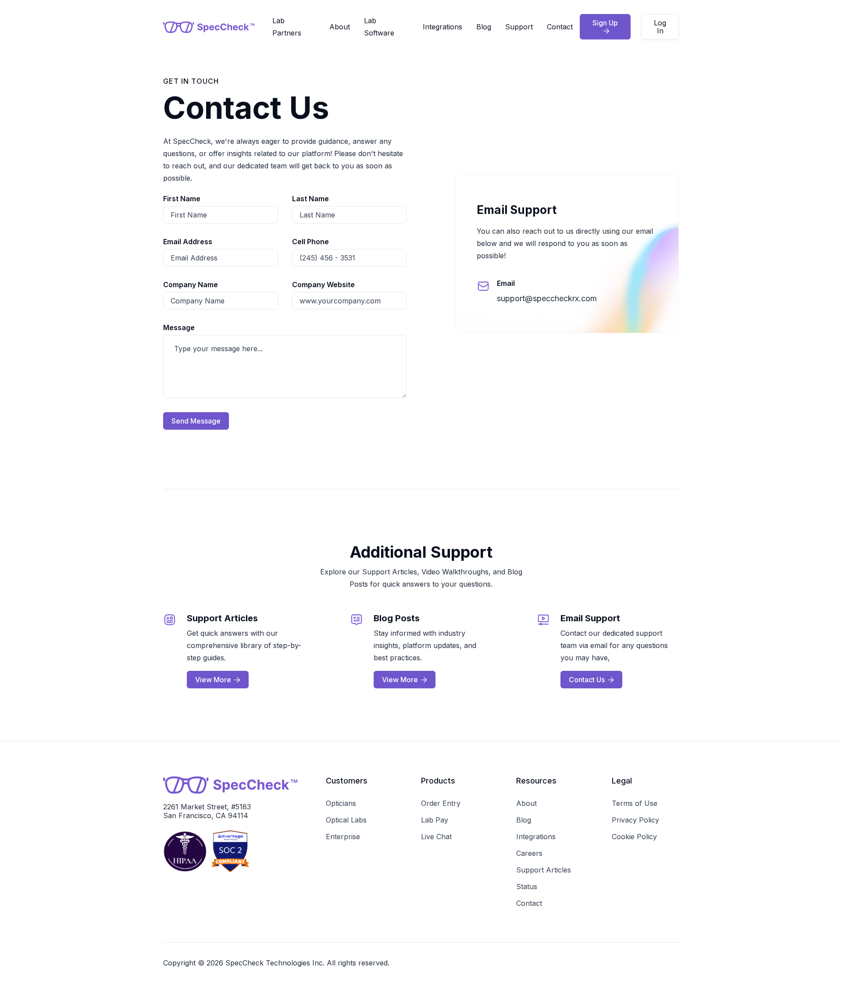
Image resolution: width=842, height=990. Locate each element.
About (339, 26)
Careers (529, 853)
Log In (660, 26)
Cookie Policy (634, 836)
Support (519, 26)
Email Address (187, 242)
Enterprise (343, 836)
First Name (181, 199)
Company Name (190, 284)
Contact (560, 26)
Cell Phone (310, 242)
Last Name (310, 199)
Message (179, 327)
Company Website (323, 284)
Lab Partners (286, 26)
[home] (217, 27)
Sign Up (605, 26)
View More (217, 679)
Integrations (442, 26)
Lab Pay (434, 820)
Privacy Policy (635, 820)
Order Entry (440, 803)
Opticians (341, 803)
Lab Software (379, 26)
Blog (483, 26)
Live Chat (436, 836)
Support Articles (543, 870)
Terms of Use (634, 803)
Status (526, 886)
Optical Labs (346, 820)
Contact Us (591, 679)
